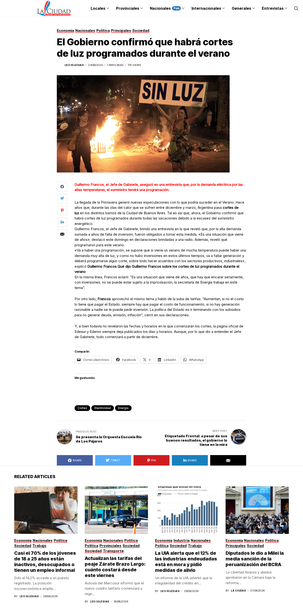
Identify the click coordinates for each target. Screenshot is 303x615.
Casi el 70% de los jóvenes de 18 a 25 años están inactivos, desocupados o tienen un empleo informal (45, 561)
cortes (82, 408)
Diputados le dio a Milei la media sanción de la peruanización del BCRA (255, 558)
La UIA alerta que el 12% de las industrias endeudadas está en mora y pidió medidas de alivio (186, 561)
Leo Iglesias (74, 65)
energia (123, 408)
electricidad (102, 408)
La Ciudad (238, 590)
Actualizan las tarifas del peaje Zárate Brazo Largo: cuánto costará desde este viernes (115, 566)
